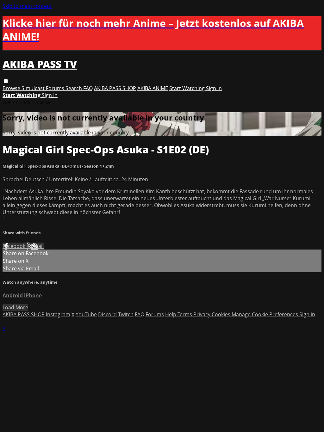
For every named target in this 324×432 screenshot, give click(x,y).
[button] (6, 81)
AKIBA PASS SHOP (115, 88)
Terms (185, 314)
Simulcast (34, 88)
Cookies (222, 314)
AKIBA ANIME (152, 88)
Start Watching (187, 88)
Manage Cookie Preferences (265, 314)
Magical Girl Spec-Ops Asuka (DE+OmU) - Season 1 (53, 166)
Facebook (15, 246)
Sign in (214, 88)
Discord (107, 314)
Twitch (126, 314)
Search (74, 88)
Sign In (50, 95)
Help (171, 314)
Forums (55, 88)
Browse (12, 88)
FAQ (88, 88)
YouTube (86, 314)
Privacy (202, 314)
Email (37, 246)
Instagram (58, 314)
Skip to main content (27, 6)
